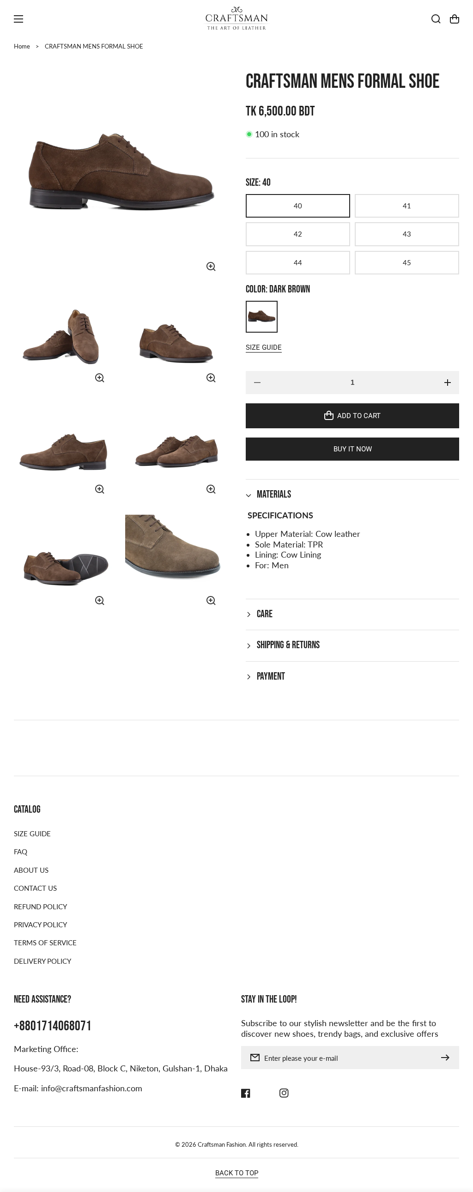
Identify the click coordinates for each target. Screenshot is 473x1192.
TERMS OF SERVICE (45, 942)
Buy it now (353, 449)
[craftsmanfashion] (236, 19)
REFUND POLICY (40, 906)
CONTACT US (35, 888)
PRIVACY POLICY (40, 924)
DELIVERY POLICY (42, 961)
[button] (352, 495)
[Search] (436, 19)
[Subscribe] (447, 1057)
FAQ (20, 851)
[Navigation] (18, 19)
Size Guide (264, 347)
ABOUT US (31, 870)
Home (22, 46)
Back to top (236, 1173)
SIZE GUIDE (32, 833)
